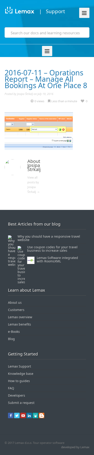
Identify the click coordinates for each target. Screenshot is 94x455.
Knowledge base (20, 373)
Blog (11, 339)
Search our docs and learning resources (45, 33)
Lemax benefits (19, 324)
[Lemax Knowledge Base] (19, 11)
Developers (16, 395)
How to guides (19, 381)
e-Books (14, 331)
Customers (16, 310)
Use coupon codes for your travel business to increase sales (52, 249)
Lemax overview (20, 317)
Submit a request (21, 402)
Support (55, 11)
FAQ (11, 388)
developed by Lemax (75, 447)
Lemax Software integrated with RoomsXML (57, 259)
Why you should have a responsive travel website (49, 238)
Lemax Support (19, 366)
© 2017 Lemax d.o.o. (18, 443)
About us (15, 302)
